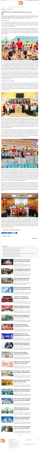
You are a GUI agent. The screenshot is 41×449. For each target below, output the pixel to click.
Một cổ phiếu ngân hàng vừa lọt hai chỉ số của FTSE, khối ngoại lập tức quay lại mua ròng (21, 316)
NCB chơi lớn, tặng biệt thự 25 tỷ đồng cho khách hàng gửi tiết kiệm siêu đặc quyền (22, 418)
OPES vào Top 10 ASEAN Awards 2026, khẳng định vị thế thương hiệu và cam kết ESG (21, 353)
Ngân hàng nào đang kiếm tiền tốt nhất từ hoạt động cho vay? (22, 288)
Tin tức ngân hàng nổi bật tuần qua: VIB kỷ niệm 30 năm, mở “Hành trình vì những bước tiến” (22, 269)
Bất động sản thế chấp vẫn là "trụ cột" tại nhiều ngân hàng (22, 343)
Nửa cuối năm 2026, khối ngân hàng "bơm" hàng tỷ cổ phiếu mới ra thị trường (22, 399)
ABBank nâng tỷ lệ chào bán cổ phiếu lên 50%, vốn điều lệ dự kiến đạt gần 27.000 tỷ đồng (22, 390)
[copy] (16, 233)
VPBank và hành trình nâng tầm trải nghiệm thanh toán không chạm (21, 408)
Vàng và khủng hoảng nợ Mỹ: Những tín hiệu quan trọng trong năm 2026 (22, 279)
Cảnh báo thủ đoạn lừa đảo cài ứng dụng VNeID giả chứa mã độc (12, 256)
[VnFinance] (21, 3)
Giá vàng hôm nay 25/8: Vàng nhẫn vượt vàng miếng (22, 380)
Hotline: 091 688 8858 (28, 0)
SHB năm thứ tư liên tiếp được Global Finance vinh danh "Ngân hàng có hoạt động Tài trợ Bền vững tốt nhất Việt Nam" (22, 362)
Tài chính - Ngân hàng (21, 272)
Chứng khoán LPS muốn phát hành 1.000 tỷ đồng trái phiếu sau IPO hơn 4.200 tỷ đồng (22, 260)
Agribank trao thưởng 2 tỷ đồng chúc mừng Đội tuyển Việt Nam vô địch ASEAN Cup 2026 (22, 297)
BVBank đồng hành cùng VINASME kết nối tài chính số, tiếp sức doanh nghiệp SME (22, 334)
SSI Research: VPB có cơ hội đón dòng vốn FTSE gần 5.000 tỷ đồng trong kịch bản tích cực (22, 371)
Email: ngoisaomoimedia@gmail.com (36, 0)
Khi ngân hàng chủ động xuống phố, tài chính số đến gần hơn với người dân (21, 325)
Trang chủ (3, 9)
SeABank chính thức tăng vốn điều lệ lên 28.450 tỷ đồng (11, 229)
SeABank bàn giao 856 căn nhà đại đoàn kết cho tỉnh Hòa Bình (12, 230)
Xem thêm (19, 435)
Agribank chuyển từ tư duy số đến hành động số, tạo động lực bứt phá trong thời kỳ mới (22, 306)
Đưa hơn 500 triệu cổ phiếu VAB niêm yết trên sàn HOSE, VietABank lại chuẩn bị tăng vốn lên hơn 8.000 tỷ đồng (18, 253)
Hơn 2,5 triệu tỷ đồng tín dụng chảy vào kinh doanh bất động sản (22, 427)
